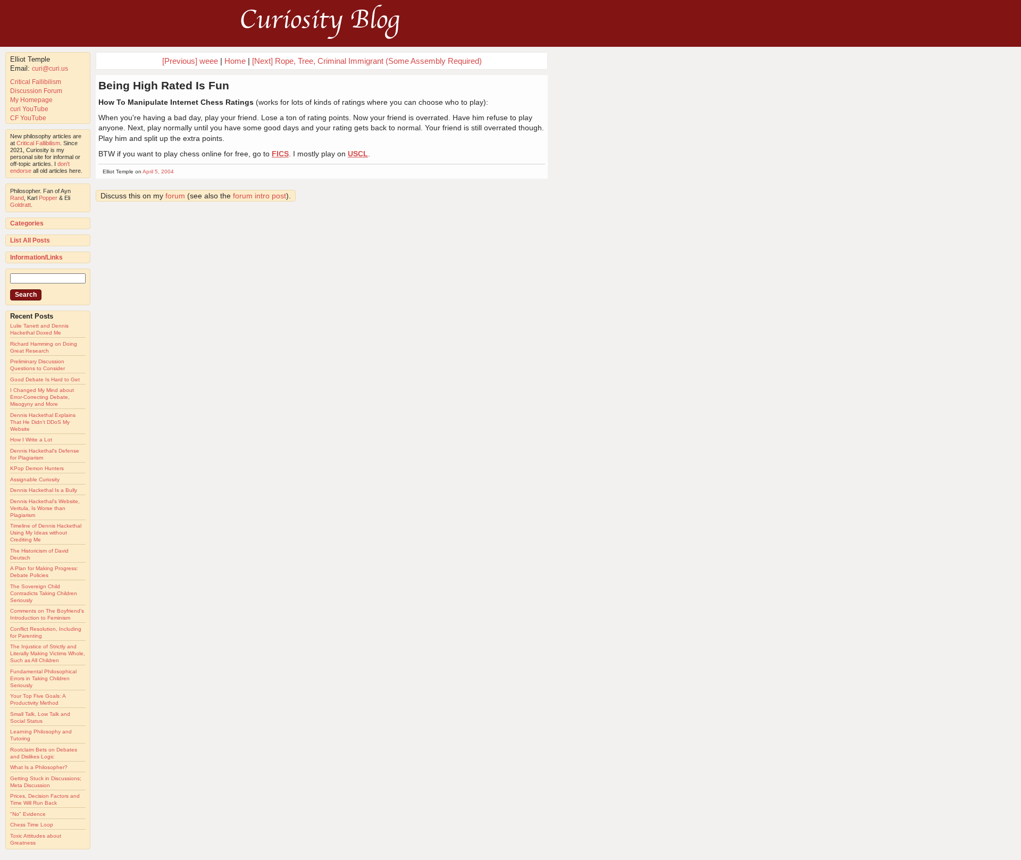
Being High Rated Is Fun (163, 85)
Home (235, 60)
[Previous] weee (190, 60)
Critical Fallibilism (35, 82)
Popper (48, 198)
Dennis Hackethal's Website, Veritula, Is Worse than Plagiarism (45, 508)
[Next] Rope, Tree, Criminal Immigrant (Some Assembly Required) (367, 60)
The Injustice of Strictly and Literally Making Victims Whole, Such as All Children (47, 653)
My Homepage (31, 100)
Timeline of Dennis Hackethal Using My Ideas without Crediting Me (45, 532)
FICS (280, 153)
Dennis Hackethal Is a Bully (43, 490)
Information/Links (36, 257)
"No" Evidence (28, 814)
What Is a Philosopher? (39, 767)
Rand (17, 198)
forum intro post (259, 195)
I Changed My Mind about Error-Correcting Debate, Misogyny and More (42, 397)
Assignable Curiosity (35, 479)
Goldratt (20, 205)
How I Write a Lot (31, 439)
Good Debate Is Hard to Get (45, 379)
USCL (358, 153)
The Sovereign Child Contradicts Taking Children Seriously (43, 593)
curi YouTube (29, 109)
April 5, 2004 (158, 171)
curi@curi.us (50, 68)
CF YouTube (28, 118)
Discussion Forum (36, 91)
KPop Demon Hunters (37, 468)
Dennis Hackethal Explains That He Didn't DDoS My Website (43, 422)
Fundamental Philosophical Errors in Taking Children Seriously (43, 678)
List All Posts (30, 240)
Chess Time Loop (31, 825)
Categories (27, 223)
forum (175, 195)
